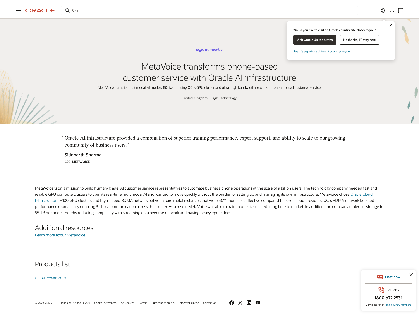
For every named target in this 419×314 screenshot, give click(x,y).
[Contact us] (400, 10)
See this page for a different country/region (321, 51)
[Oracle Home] (40, 10)
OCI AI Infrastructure (50, 278)
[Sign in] (392, 10)
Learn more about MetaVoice (60, 234)
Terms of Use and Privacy (75, 302)
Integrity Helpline (189, 302)
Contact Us (209, 302)
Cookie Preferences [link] (105, 302)
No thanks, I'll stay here (359, 40)
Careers (143, 302)
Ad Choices (127, 302)
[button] (18, 10)
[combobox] (209, 10)
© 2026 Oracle (43, 302)
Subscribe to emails (163, 302)
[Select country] (383, 10)
